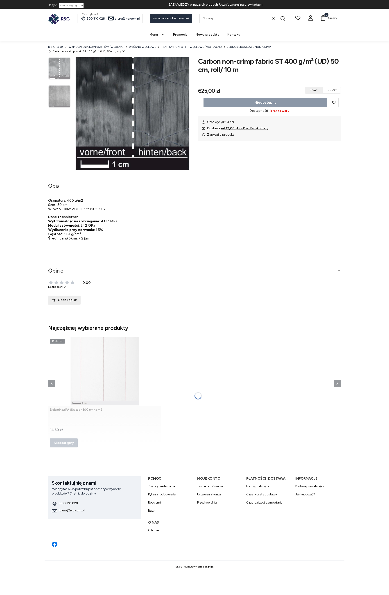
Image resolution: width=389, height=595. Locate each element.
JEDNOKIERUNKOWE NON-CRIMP (249, 46)
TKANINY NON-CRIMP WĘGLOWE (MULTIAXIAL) (191, 46)
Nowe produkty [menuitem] (207, 34)
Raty (151, 511)
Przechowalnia (207, 502)
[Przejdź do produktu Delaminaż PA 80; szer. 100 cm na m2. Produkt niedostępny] (104, 371)
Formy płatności (257, 486)
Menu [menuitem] (153, 34)
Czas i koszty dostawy (261, 494)
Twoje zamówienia (210, 486)
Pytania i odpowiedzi (162, 494)
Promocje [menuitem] (180, 34)
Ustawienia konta (209, 494)
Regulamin (155, 502)
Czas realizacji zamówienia (264, 502)
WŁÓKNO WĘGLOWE (142, 46)
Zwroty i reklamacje (161, 486)
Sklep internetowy (192, 566)
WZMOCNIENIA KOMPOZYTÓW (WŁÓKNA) (96, 46)
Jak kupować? (305, 494)
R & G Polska (55, 46)
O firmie (153, 530)
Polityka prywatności (309, 486)
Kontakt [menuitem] (233, 34)
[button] (283, 18)
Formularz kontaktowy (168, 18)
